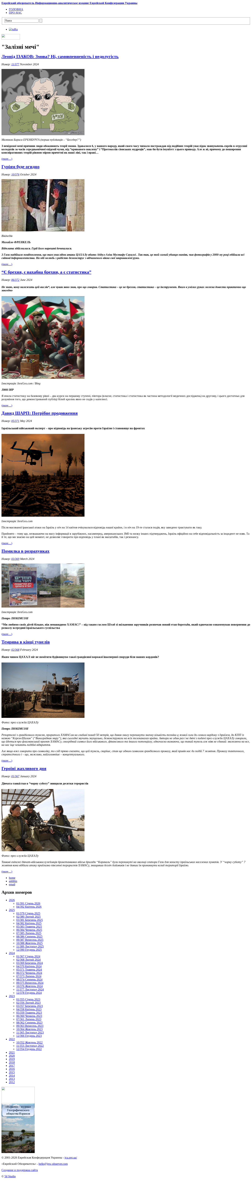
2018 (12, 1062)
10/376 (15, 174)
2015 (12, 1072)
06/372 (15, 279)
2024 (12, 953)
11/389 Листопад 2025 (30, 946)
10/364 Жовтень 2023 (29, 1029)
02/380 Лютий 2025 (28, 916)
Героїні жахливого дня (23, 768)
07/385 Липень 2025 (28, 933)
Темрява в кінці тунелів (25, 642)
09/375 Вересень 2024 (29, 982)
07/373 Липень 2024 (28, 976)
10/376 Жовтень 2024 (29, 986)
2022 (12, 1039)
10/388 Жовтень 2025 (29, 943)
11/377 (15, 64)
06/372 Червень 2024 (29, 972)
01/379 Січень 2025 (28, 913)
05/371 (15, 420)
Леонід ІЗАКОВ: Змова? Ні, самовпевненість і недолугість (60, 56)
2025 (12, 910)
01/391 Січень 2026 (28, 903)
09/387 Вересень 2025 (29, 939)
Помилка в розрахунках (25, 551)
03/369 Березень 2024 (29, 963)
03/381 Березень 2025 (29, 919)
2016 (12, 1068)
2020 (12, 1055)
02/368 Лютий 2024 (28, 959)
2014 (12, 1075)
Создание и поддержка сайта (19, 1170)
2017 (12, 1065)
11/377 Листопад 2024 (30, 989)
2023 (12, 996)
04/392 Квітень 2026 (29, 906)
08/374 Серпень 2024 (29, 979)
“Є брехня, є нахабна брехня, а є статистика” (46, 272)
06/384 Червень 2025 (29, 929)
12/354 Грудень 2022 (29, 1049)
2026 (12, 900)
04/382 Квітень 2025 (29, 923)
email (12, 884)
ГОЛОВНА (16, 9)
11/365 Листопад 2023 (30, 1032)
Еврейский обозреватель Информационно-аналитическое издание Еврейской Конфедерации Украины (69, 3)
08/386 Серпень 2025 (29, 936)
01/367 (15, 776)
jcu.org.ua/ (71, 1157)
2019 (12, 1059)
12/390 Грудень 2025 (29, 949)
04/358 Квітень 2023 (29, 1009)
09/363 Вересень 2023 (29, 1025)
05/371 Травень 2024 (29, 969)
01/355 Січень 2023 (28, 999)
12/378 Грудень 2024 (29, 992)
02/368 (15, 649)
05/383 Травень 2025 (29, 926)
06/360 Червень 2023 (29, 1015)
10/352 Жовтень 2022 (29, 1042)
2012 (12, 1082)
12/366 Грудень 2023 (29, 1035)
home (12, 877)
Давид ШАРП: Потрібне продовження (39, 413)
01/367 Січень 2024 (28, 956)
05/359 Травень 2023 (29, 1012)
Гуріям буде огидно (20, 166)
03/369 (15, 558)
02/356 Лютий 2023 (28, 1002)
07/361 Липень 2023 (28, 1019)
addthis (13, 881)
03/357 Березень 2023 (29, 1006)
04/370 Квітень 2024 (29, 966)
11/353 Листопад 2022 (30, 1045)
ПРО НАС (15, 12)
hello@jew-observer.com (53, 1163)
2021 (12, 1052)
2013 (12, 1078)
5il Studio (10, 1176)
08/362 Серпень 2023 (29, 1022)
